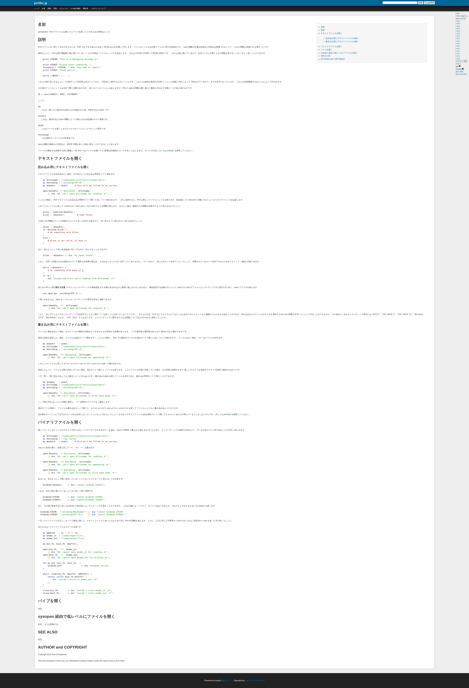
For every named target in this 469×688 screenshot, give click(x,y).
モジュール (63, 8)
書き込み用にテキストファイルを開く (342, 41)
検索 (420, 3)
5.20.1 (458, 43)
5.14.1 (458, 51)
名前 (323, 27)
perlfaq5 (170, 151)
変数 (55, 8)
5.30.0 (458, 36)
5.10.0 (458, 59)
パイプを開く (326, 50)
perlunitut (144, 317)
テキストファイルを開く (331, 33)
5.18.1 (458, 46)
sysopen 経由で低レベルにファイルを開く (339, 53)
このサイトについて (98, 8)
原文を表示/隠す (461, 74)
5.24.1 (458, 38)
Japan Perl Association (255, 680)
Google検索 (429, 3)
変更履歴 (459, 69)
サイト (230, 680)
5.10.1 (458, 56)
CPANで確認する (462, 16)
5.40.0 (458, 23)
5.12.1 (458, 53)
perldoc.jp (40, 3)
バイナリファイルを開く (331, 46)
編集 (457, 66)
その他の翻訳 (75, 8)
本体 (43, 8)
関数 (49, 8)
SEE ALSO (325, 56)
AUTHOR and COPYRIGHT (333, 59)
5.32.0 (458, 33)
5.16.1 (458, 48)
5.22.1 (458, 41)
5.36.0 (458, 28)
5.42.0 (458, 21)
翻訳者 (85, 8)
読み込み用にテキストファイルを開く (342, 38)
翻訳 (224, 680)
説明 (323, 30)
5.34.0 (458, 31)
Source (458, 64)
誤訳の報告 (460, 72)
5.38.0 (458, 26)
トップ (36, 8)
